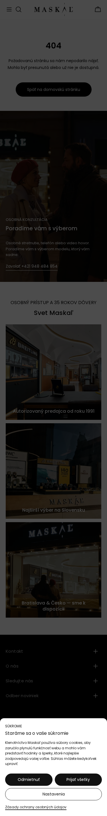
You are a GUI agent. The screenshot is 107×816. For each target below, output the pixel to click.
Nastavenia (54, 794)
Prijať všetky (78, 779)
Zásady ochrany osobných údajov (35, 807)
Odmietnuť (29, 779)
